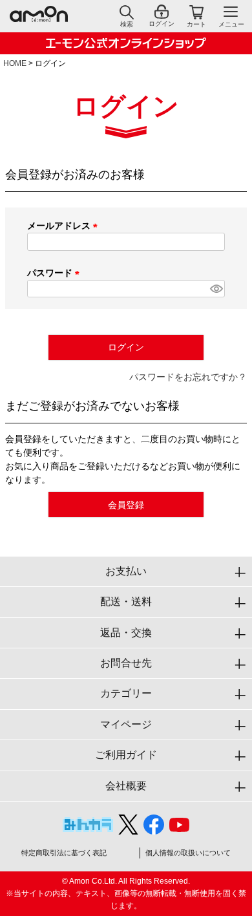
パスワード (55, 273)
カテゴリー (126, 693)
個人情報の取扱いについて (188, 853)
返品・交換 (126, 632)
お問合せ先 (126, 662)
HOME (14, 63)
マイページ (126, 724)
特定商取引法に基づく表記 (64, 853)
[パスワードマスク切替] (215, 289)
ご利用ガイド (126, 754)
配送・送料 (126, 601)
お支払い (126, 571)
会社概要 (126, 785)
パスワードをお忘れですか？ (188, 377)
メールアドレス (64, 225)
